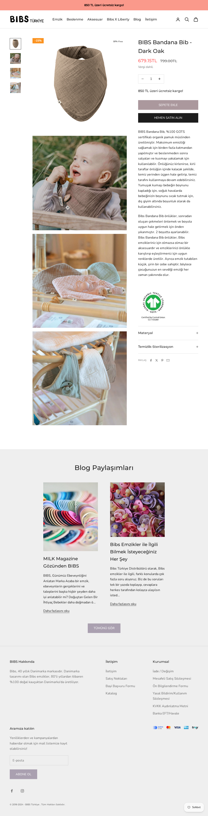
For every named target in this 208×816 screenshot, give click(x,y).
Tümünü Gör (104, 628)
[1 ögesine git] (15, 43)
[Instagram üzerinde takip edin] (22, 791)
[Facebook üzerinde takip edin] (12, 791)
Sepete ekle (168, 105)
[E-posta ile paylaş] (168, 360)
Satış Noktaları (116, 678)
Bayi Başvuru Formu (120, 686)
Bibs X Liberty (118, 19)
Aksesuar (95, 19)
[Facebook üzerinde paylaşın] (151, 360)
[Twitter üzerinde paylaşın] (156, 360)
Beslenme (75, 19)
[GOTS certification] (153, 306)
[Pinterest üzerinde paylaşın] (162, 360)
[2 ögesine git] (15, 58)
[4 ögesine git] (15, 87)
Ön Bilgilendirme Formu (170, 686)
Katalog (111, 693)
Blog (137, 19)
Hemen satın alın (168, 118)
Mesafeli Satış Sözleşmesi (172, 678)
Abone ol (23, 774)
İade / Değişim (163, 671)
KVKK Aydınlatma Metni (170, 706)
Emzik (57, 19)
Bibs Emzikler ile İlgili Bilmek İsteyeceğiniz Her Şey (134, 552)
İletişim (151, 19)
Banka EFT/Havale (166, 713)
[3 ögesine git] (15, 73)
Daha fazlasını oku (56, 611)
